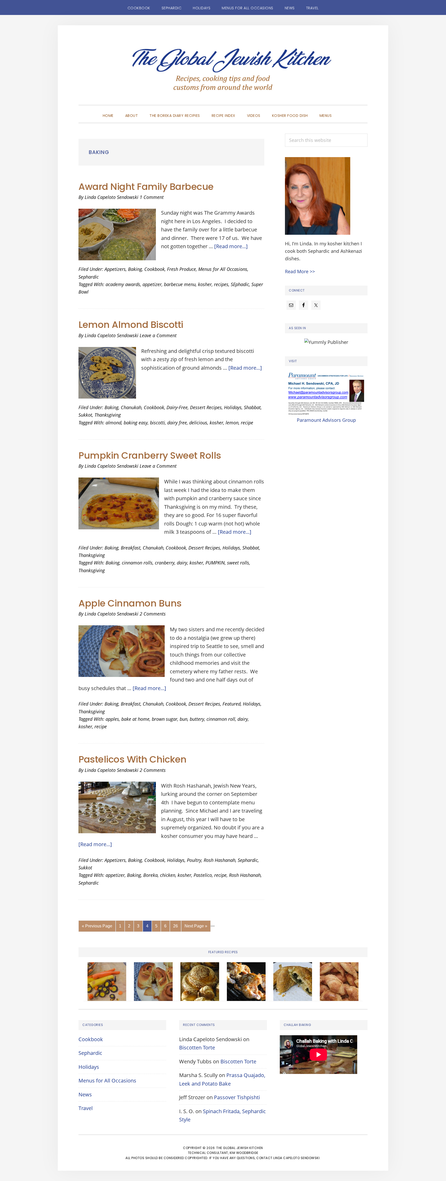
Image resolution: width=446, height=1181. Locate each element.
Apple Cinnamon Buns (130, 603)
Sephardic (88, 277)
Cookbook (154, 269)
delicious (198, 422)
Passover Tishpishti (237, 1097)
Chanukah (131, 407)
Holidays (233, 407)
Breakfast (130, 548)
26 (177, 926)
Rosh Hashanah (219, 860)
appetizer (152, 284)
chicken (167, 875)
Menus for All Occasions (222, 269)
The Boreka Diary (223, 72)
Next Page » (195, 928)
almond (113, 422)
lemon (232, 422)
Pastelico (203, 875)
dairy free (177, 422)
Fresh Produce (181, 269)
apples (112, 719)
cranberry (164, 563)
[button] (343, 111)
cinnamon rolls (137, 563)
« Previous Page (97, 928)
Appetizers (115, 269)
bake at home (135, 719)
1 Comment (152, 197)
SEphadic (240, 284)
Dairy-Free (177, 407)
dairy (182, 563)
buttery (197, 719)
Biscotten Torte (197, 1047)
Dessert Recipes (206, 407)
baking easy (136, 422)
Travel (85, 1108)
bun (183, 719)
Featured (231, 704)
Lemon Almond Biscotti (130, 324)
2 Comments (153, 614)
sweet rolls (238, 563)
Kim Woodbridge (244, 1153)
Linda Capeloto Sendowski (296, 1158)
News (85, 1094)
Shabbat (252, 407)
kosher (205, 284)
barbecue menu (180, 284)
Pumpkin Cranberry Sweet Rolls (149, 455)
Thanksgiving (107, 415)
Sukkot (85, 415)
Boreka (150, 875)
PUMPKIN (215, 563)
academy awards (123, 284)
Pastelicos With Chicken (132, 759)
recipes (221, 284)
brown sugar (164, 719)
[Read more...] (231, 246)
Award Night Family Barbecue (146, 186)
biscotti (157, 422)
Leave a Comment (158, 335)
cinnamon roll (220, 719)
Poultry (194, 860)
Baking (135, 269)
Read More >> (300, 271)
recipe (247, 422)
